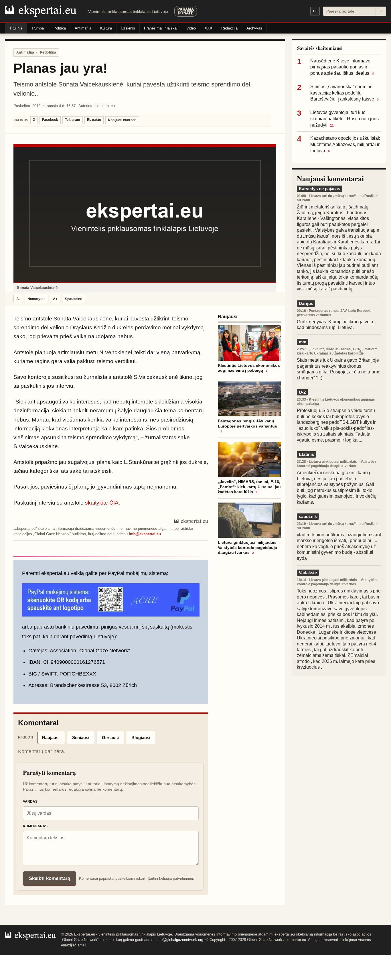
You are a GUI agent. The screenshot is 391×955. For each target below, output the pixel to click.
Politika (60, 28)
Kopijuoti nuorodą (122, 120)
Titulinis (15, 28)
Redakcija (229, 28)
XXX (208, 28)
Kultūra (106, 28)
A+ (55, 299)
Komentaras (35, 826)
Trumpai (38, 28)
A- (18, 299)
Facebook (50, 120)
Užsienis (128, 28)
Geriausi (110, 737)
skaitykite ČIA (102, 503)
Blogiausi (140, 737)
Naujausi (51, 737)
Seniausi (80, 737)
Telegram (72, 120)
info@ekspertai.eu (145, 534)
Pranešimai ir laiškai (160, 28)
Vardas (30, 802)
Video (191, 28)
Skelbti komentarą (49, 878)
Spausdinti (73, 299)
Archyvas (254, 28)
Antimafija (83, 28)
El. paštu (94, 120)
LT (315, 11)
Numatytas (36, 299)
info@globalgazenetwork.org (180, 940)
